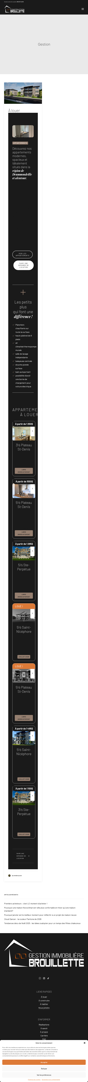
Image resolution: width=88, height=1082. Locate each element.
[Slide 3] (23, 435)
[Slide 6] (29, 435)
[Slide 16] (26, 680)
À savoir (44, 1028)
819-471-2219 (20, 1)
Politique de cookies (34, 1079)
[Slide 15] (24, 680)
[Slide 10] (27, 438)
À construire (44, 1000)
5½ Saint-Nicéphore (23, 629)
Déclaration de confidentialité (51, 1079)
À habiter (44, 1004)
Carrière (44, 1035)
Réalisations (44, 1024)
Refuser (44, 1069)
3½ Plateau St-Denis (24, 447)
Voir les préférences (44, 1075)
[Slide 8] (23, 438)
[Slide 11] (28, 496)
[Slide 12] (29, 618)
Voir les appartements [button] (22, 254)
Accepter (44, 1062)
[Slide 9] (25, 438)
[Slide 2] (20, 435)
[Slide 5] (27, 435)
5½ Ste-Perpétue (23, 567)
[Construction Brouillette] (14, 9)
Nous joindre (44, 1007)
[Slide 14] (21, 680)
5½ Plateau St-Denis (24, 504)
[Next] (32, 436)
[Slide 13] (24, 620)
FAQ (44, 1039)
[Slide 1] (18, 435)
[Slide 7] (20, 438)
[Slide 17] (28, 680)
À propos (44, 1032)
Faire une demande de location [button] (23, 265)
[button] (84, 1043)
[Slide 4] (25, 435)
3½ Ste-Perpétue (23, 811)
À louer (14, 110)
